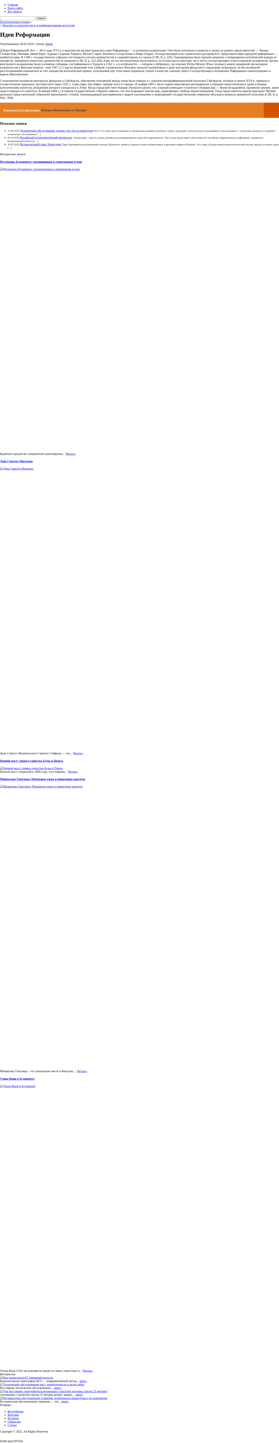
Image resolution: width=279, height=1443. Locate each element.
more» (83, 1381)
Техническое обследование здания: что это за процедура (56, 130)
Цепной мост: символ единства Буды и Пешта (31, 760)
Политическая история (15, 22)
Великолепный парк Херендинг (41, 144)
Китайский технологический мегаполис (46, 137)
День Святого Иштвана (16, 461)
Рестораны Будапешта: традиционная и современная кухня (41, 161)
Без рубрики (16, 1411)
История (13, 1418)
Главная (13, 4)
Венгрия (13, 1414)
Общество (14, 1421)
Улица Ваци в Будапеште (17, 1078)
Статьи (12, 1425)
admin (49, 44)
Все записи (15, 11)
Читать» (70, 453)
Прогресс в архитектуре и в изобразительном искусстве (38, 25)
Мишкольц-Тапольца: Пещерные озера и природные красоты (42, 779)
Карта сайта (15, 8)
